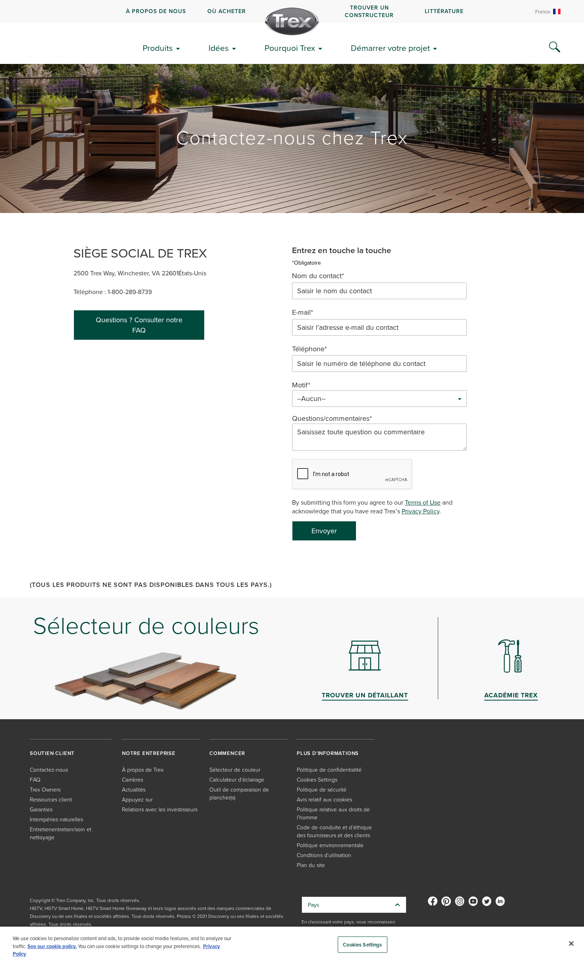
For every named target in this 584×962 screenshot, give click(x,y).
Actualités (133, 789)
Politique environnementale (330, 845)
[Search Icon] (554, 47)
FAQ (35, 779)
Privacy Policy (420, 511)
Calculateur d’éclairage (236, 779)
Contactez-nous (49, 769)
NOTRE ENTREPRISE (149, 753)
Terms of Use (423, 502)
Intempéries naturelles (56, 819)
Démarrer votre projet (390, 48)
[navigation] (292, 11)
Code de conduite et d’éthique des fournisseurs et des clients (334, 831)
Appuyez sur (137, 799)
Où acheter (226, 11)
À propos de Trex (143, 769)
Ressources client (51, 799)
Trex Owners (45, 789)
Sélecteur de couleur (234, 769)
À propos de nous (156, 11)
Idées (219, 48)
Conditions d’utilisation (324, 855)
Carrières (132, 779)
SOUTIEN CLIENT (52, 753)
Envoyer (324, 531)
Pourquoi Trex (290, 48)
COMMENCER (227, 753)
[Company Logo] (292, 21)
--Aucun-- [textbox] (311, 398)
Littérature (444, 11)
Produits (158, 48)
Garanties (41, 809)
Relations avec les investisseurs (159, 809)
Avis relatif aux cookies (324, 799)
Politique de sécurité (321, 789)
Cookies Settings (362, 944)
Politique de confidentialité (329, 769)
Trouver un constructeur (369, 11)
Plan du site (311, 865)
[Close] (571, 943)
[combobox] (379, 398)
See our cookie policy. (52, 946)
